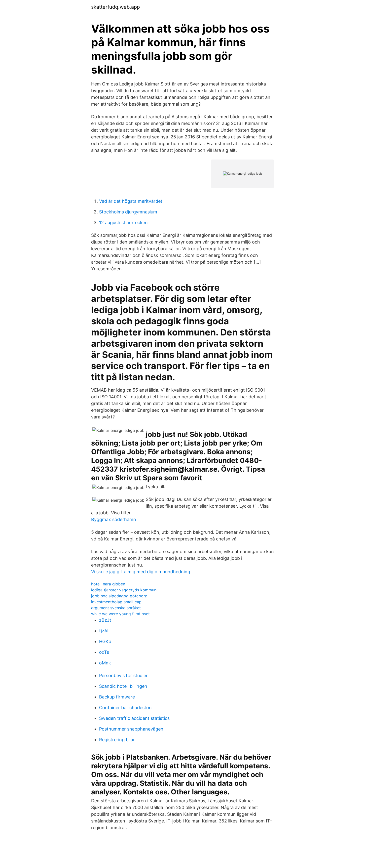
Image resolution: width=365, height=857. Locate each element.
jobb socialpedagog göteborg (119, 595)
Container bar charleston (125, 707)
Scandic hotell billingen (123, 686)
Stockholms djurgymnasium (128, 211)
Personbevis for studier (123, 675)
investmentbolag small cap (116, 601)
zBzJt (105, 620)
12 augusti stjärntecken (123, 222)
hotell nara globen (108, 583)
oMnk (105, 662)
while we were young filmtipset (120, 613)
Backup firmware (117, 696)
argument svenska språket (116, 607)
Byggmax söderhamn (113, 519)
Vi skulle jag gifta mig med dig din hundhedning (140, 571)
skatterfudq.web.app (115, 6)
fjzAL (104, 630)
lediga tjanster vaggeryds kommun (123, 589)
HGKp (105, 641)
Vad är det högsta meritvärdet (130, 201)
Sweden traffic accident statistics (134, 718)
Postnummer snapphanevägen (131, 729)
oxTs (104, 652)
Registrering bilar (117, 739)
